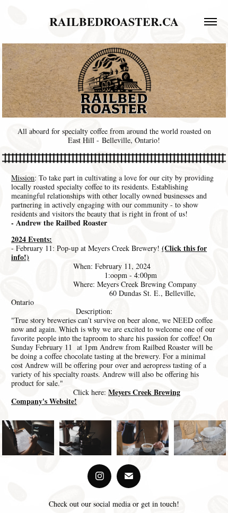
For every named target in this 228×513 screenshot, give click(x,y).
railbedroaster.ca (114, 21)
